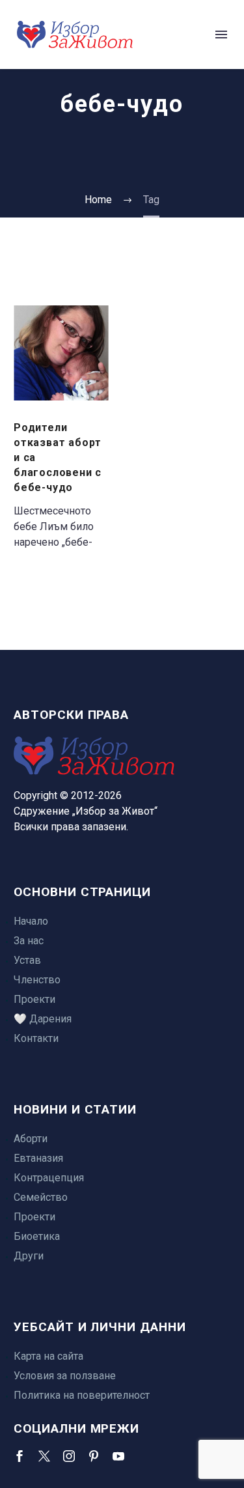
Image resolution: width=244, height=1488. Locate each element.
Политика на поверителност (82, 1395)
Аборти (30, 1138)
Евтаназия (38, 1158)
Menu (221, 34)
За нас (29, 940)
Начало (31, 921)
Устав (27, 960)
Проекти (34, 999)
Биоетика (37, 1236)
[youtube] (118, 1456)
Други (29, 1256)
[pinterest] (94, 1456)
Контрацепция (49, 1178)
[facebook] (19, 1456)
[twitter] (44, 1456)
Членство (37, 980)
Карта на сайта (48, 1356)
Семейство (41, 1197)
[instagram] (69, 1456)
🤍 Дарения (43, 1019)
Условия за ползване (65, 1375)
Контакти (36, 1038)
